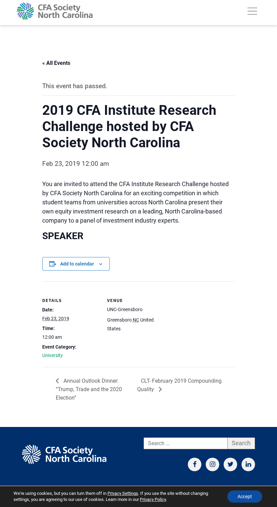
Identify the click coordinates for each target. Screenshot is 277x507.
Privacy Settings (122, 493)
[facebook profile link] (194, 464)
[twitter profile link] (230, 464)
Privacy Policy (153, 499)
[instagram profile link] (212, 464)
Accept (244, 496)
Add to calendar (77, 264)
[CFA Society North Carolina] (55, 11)
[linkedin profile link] (248, 464)
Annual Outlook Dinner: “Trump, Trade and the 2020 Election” (89, 389)
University (52, 355)
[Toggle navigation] (252, 11)
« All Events (56, 63)
